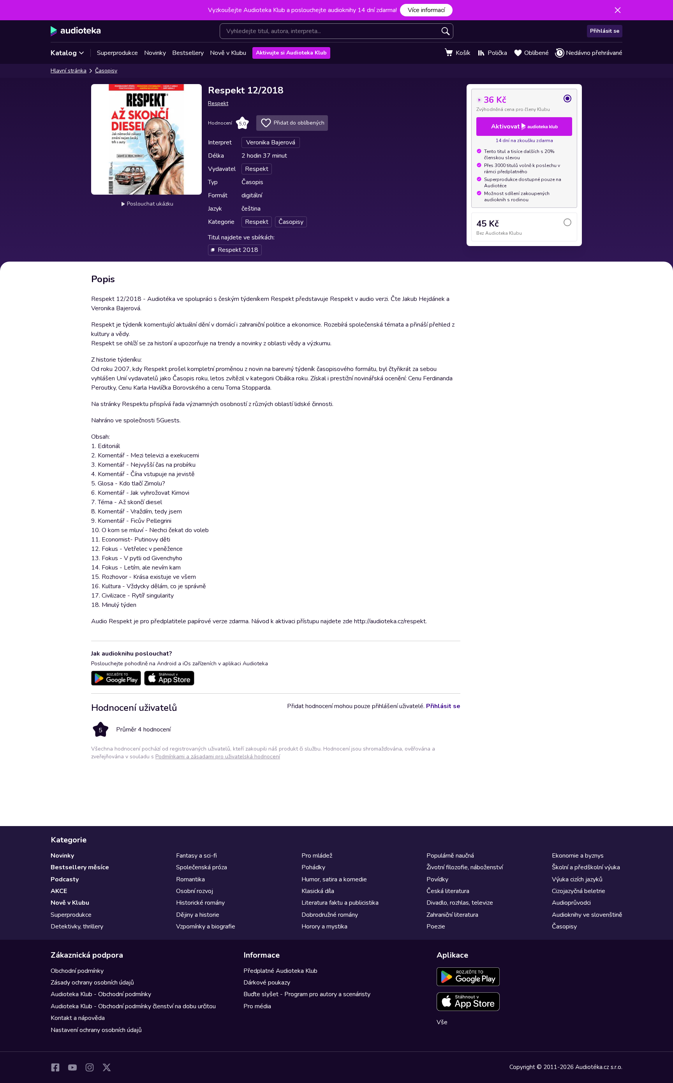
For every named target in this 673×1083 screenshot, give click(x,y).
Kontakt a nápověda (78, 1018)
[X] (106, 1067)
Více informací (426, 10)
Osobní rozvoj (194, 891)
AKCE (59, 891)
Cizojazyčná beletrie (578, 891)
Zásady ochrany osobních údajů (92, 982)
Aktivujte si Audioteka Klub (291, 52)
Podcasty (65, 879)
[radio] (524, 103)
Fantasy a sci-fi (196, 855)
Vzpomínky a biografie (205, 926)
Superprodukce (117, 53)
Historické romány (200, 902)
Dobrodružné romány (329, 915)
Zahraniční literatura (452, 915)
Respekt (218, 103)
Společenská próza (201, 867)
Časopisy (106, 70)
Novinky (155, 53)
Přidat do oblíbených (299, 123)
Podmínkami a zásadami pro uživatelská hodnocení (217, 756)
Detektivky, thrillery (77, 926)
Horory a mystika (324, 926)
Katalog (64, 53)
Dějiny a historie (197, 915)
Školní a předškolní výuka (586, 867)
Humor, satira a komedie (334, 879)
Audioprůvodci (571, 902)
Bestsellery (188, 53)
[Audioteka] (76, 31)
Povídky (437, 879)
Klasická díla (317, 891)
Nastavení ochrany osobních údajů (96, 1030)
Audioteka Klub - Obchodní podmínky (101, 994)
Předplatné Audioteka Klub (280, 971)
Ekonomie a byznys (578, 855)
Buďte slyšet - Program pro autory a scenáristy (306, 994)
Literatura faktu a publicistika (340, 902)
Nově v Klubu (228, 53)
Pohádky (313, 867)
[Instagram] (89, 1067)
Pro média (257, 1006)
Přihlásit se (604, 31)
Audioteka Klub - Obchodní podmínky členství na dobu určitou (133, 1006)
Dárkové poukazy (266, 982)
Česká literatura (447, 891)
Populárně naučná (450, 855)
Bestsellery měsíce (80, 867)
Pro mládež (316, 855)
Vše (442, 1022)
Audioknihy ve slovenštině (587, 915)
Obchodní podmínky (77, 971)
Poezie (435, 926)
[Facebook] (55, 1067)
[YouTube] (72, 1067)
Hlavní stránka (68, 70)
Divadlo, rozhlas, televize (459, 902)
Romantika (190, 879)
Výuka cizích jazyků (577, 879)
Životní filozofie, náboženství (464, 867)
